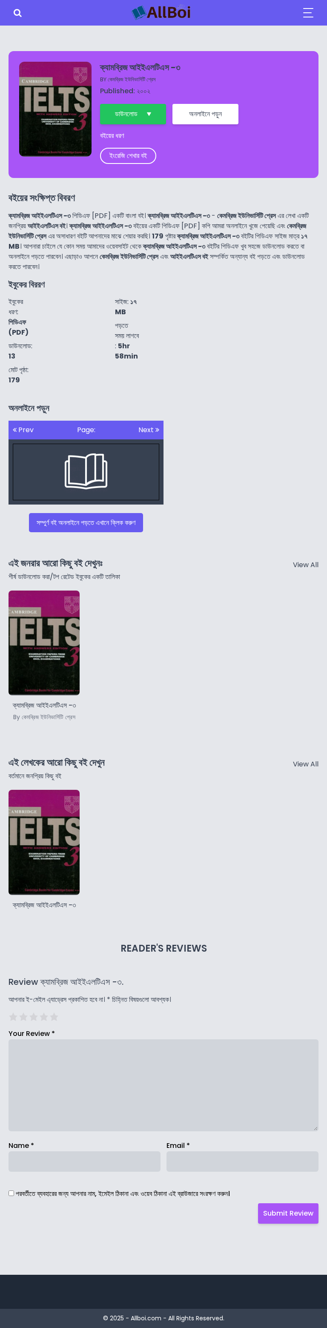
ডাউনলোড (126, 114)
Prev (25, 430)
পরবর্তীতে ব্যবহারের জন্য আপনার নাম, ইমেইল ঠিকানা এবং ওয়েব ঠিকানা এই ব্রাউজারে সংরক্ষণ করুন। (123, 1194)
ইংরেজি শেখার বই (128, 156)
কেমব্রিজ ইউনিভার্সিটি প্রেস (132, 79)
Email (178, 1145)
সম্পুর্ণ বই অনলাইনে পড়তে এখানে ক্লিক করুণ (86, 523)
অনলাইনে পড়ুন (205, 114)
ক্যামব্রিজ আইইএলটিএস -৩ (44, 905)
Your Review (32, 1033)
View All (305, 565)
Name (21, 1145)
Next (146, 430)
